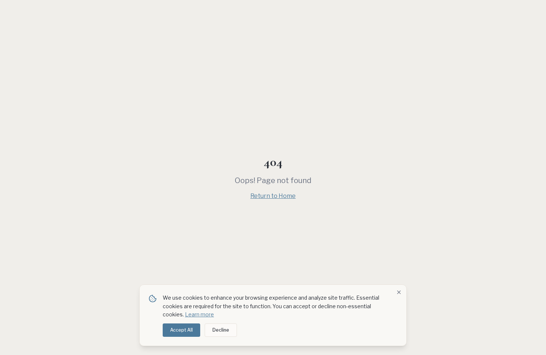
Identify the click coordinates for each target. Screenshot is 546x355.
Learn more (199, 314)
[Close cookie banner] (399, 292)
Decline (220, 330)
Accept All (181, 330)
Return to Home (273, 195)
